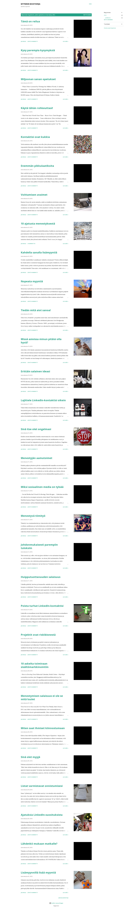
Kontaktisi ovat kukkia (35, 137)
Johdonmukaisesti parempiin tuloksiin (39, 546)
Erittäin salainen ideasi (35, 371)
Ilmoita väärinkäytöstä (110, 28)
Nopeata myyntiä (32, 281)
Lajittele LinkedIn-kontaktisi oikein (43, 400)
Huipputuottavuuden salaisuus (40, 577)
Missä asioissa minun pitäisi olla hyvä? (41, 340)
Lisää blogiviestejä (63, 898)
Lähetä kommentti (32, 41)
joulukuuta (108, 17)
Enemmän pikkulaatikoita (37, 166)
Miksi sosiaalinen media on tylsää (42, 487)
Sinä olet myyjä (30, 757)
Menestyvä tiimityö (33, 516)
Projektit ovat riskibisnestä (38, 634)
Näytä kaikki (87, 15)
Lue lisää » (65, 41)
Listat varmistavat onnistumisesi (42, 786)
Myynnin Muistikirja (30, 4)
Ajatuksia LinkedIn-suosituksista (42, 815)
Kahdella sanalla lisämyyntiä (39, 252)
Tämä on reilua (30, 21)
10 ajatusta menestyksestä (38, 223)
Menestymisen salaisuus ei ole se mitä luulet (42, 697)
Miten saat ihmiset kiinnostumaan (43, 728)
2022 (105, 15)
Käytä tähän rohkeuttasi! (37, 108)
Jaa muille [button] (23, 41)
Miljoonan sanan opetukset (38, 79)
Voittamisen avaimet (34, 194)
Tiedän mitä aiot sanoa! (36, 310)
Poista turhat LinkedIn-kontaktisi (42, 606)
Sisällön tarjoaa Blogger (57, 903)
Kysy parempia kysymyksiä (38, 50)
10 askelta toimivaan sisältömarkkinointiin (35, 665)
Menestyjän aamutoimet (36, 458)
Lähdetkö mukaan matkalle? (39, 843)
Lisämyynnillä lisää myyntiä (38, 872)
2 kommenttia (31, 243)
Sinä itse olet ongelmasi (36, 429)
